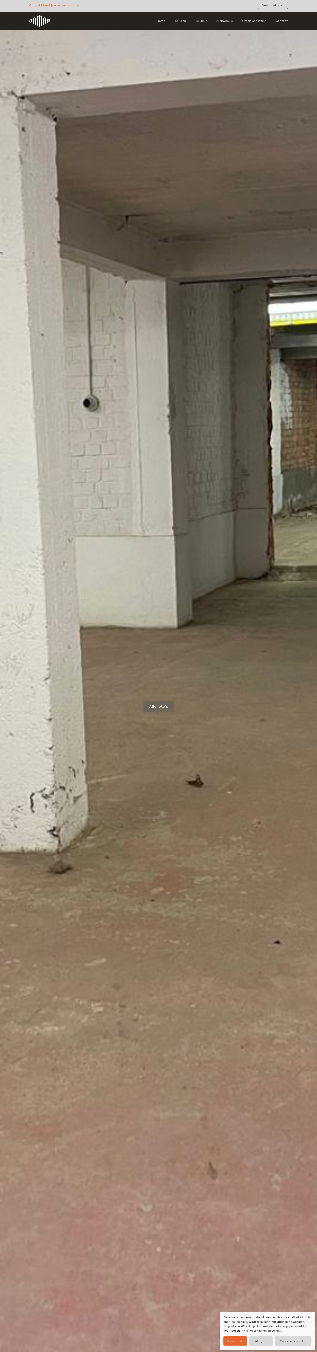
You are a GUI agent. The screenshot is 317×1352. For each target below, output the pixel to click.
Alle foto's (158, 706)
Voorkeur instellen (293, 1341)
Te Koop (180, 20)
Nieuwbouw (224, 20)
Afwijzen (261, 1341)
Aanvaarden (236, 1341)
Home (161, 20)
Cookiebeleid (238, 1322)
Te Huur (201, 20)
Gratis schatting (254, 20)
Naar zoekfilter (273, 5)
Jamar (39, 21)
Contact (282, 20)
